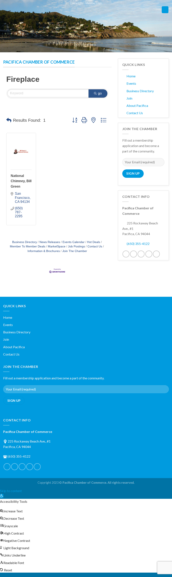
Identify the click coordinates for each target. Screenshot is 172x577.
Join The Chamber (74, 251)
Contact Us (76, 3)
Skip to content (11, 491)
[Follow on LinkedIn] (148, 254)
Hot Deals (93, 242)
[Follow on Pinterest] (141, 254)
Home (131, 76)
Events (131, 83)
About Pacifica (137, 105)
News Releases (49, 242)
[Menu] (165, 9)
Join (129, 98)
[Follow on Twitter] (133, 254)
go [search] (100, 93)
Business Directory (24, 242)
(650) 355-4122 (138, 244)
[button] (8, 120)
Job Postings (76, 246)
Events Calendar (74, 242)
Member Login (94, 3)
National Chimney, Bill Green (21, 181)
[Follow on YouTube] (156, 254)
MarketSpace (56, 246)
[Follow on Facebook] (125, 254)
